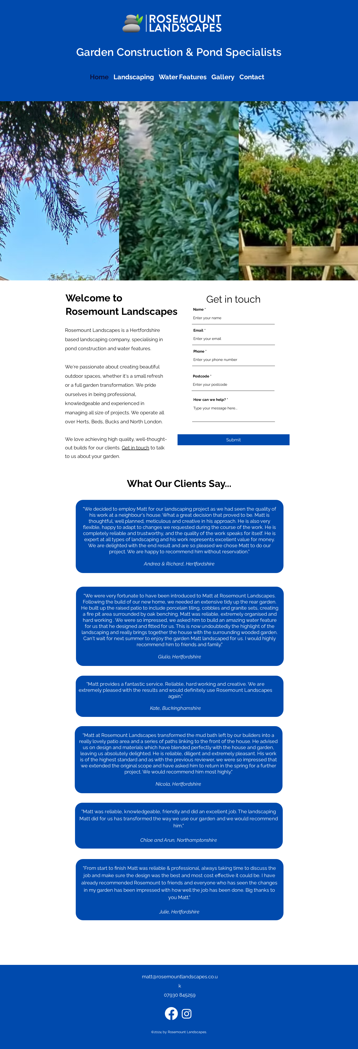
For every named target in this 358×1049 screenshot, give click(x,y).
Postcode (201, 376)
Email (198, 330)
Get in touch (135, 448)
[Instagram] (186, 1013)
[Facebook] (171, 1013)
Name (198, 309)
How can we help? (209, 400)
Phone (198, 351)
